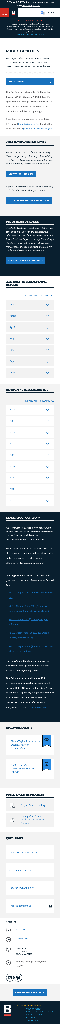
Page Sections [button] (16, 82)
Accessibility (33, 1017)
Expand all (31, 296)
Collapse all (47, 296)
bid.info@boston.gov (28, 124)
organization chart (36, 707)
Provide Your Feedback (30, 993)
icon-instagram (10, 978)
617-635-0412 (21, 929)
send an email (22, 939)
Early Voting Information (30, 35)
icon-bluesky (18, 978)
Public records (34, 1015)
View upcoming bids (20, 174)
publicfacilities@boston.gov (37, 129)
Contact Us (32, 1020)
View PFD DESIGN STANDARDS (25, 261)
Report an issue (29, 1005)
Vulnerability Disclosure (40, 1012)
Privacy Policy (33, 1009)
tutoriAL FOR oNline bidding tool (29, 201)
